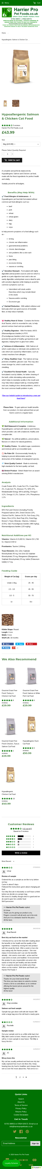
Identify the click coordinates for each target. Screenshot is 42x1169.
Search (21, 1099)
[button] (7, 125)
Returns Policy (21, 1112)
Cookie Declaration (21, 1115)
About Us (21, 1102)
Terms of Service (21, 1105)
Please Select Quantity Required (14, 150)
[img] (7, 868)
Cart (38, 3)
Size (3, 140)
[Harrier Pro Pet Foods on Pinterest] (27, 1132)
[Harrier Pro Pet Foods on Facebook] (21, 1132)
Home (4, 33)
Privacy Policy (21, 1108)
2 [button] (19, 1077)
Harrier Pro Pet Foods (21, 1154)
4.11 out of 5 (27, 829)
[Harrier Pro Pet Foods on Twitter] (14, 1132)
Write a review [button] (21, 853)
